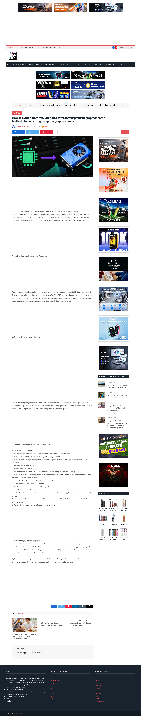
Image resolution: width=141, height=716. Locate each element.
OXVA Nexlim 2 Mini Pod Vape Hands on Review (117, 386)
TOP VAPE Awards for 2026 (54, 65)
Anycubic (98, 693)
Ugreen (98, 704)
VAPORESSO (55, 680)
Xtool (97, 696)
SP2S (52, 693)
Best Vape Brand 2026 (93, 65)
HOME (9, 65)
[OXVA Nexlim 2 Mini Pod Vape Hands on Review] (101, 384)
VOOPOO (54, 683)
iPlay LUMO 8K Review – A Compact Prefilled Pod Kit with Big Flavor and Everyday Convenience (118, 409)
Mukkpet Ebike (100, 701)
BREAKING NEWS (18, 65)
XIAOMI (124, 376)
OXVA (52, 686)
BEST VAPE (77, 65)
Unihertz (98, 688)
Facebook (9, 699)
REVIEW (107, 65)
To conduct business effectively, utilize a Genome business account (51, 623)
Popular (102, 376)
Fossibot (98, 686)
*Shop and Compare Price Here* (16, 696)
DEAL (122, 65)
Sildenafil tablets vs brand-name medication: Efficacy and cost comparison (80, 623)
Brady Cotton (24, 127)
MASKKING (54, 691)
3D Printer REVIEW (113, 376)
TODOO (53, 699)
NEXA (52, 688)
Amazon (31, 65)
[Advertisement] (70, 29)
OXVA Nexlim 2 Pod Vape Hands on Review (117, 396)
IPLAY (52, 696)
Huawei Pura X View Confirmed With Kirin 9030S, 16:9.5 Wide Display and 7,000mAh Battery (40, 47)
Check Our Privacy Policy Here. (15, 689)
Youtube (8, 701)
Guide (17, 113)
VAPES (68, 65)
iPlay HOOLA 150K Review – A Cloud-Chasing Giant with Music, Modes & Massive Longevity (117, 424)
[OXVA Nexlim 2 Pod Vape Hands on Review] (101, 395)
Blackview (99, 683)
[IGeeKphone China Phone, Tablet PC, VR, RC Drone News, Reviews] (13, 56)
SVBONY (98, 678)
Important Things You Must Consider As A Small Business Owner (24, 636)
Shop (128, 65)
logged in (26, 653)
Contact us (9, 687)
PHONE (38, 65)
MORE (115, 65)
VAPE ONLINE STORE (57, 678)
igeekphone (19, 713)
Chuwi (97, 680)
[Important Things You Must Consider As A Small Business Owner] (24, 625)
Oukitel (98, 699)
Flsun (97, 691)
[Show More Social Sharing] (56, 132)
